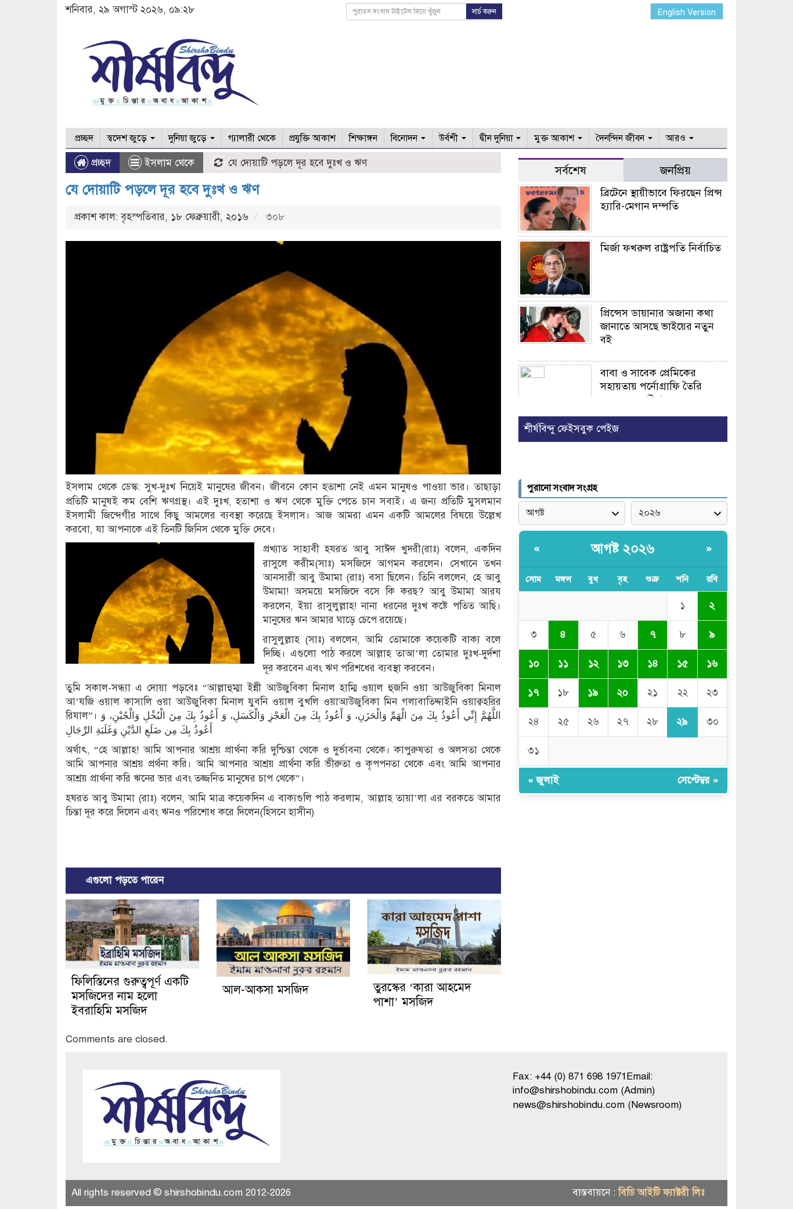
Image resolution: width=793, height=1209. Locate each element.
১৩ (623, 663)
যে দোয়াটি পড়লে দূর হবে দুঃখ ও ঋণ (162, 189)
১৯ (593, 692)
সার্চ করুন (484, 12)
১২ (593, 663)
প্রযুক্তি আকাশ (312, 138)
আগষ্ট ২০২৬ (623, 548)
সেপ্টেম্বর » (698, 780)
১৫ (682, 663)
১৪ (652, 663)
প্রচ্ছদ (83, 138)
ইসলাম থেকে (169, 163)
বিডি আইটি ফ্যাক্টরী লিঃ (661, 1192)
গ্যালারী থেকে (252, 138)
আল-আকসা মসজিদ (265, 990)
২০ (622, 692)
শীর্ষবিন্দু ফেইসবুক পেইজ (571, 429)
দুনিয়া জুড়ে (188, 138)
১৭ (533, 692)
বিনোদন (405, 138)
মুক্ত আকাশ (555, 138)
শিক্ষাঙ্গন (363, 138)
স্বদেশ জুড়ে (128, 138)
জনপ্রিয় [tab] (675, 170)
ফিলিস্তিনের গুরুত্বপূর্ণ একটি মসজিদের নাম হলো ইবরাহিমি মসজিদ (130, 996)
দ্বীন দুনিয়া (497, 138)
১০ (533, 663)
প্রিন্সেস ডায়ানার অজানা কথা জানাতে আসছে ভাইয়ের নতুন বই (657, 326)
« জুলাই (543, 780)
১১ (563, 663)
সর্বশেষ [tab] (570, 170)
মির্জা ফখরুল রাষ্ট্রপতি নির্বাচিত (660, 248)
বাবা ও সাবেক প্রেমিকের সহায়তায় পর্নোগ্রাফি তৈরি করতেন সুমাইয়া (651, 386)
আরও (677, 138)
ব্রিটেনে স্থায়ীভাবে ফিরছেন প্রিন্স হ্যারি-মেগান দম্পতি (661, 199)
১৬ (712, 663)
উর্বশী (449, 138)
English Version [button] (687, 12)
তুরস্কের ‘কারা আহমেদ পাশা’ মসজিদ (422, 994)
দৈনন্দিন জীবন (621, 138)
